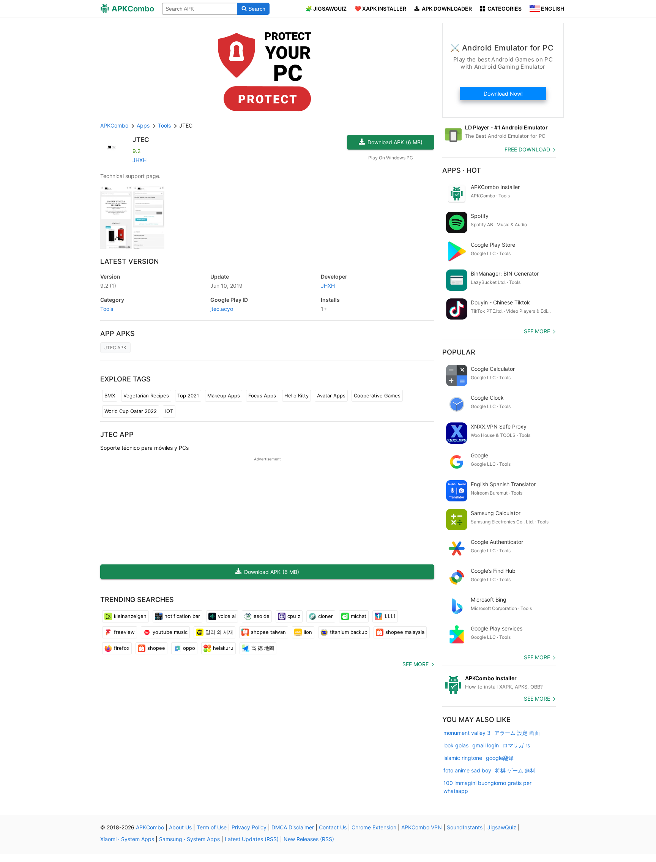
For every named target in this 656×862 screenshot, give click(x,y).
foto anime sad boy (467, 770)
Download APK (395, 142)
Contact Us (333, 827)
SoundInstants (465, 827)
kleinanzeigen (130, 616)
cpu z (293, 616)
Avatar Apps (331, 395)
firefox (121, 648)
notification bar (182, 616)
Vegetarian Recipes (146, 395)
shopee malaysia (404, 632)
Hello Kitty (296, 395)
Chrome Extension (374, 827)
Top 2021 (188, 395)
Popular (458, 352)
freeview (124, 632)
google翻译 (500, 758)
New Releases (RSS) (309, 839)
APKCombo (114, 125)
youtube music (170, 632)
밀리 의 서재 (219, 632)
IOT (169, 411)
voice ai (227, 616)
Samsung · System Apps (189, 839)
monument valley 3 (466, 733)
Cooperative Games (377, 395)
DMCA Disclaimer (292, 827)
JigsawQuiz (501, 827)
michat (358, 616)
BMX (109, 395)
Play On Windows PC (390, 158)
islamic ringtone (462, 758)
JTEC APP (117, 434)
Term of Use (212, 827)
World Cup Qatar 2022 (130, 411)
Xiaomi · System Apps (127, 839)
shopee (156, 648)
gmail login (485, 745)
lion (308, 632)
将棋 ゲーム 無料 (515, 770)
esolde (262, 616)
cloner (325, 616)
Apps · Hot (461, 170)
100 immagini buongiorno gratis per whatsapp (487, 787)
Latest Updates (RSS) (252, 839)
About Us (180, 827)
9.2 (108, 285)
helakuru (223, 648)
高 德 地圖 (262, 648)
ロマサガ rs (516, 745)
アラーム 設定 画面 (517, 733)
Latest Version (129, 261)
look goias (455, 745)
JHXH (139, 160)
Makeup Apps (223, 395)
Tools (106, 309)
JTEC (140, 139)
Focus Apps (262, 395)
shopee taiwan (268, 632)
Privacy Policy (249, 827)
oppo (189, 648)
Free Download (527, 149)
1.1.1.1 (390, 616)
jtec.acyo (221, 309)
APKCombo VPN (421, 827)
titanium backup (348, 632)
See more (415, 664)
